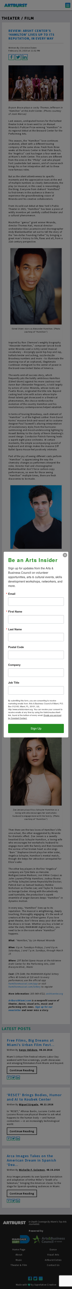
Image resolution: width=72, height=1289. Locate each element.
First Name (15, 611)
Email (11, 593)
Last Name (15, 629)
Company (14, 664)
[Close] (65, 555)
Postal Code (16, 647)
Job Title (13, 682)
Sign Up (36, 728)
